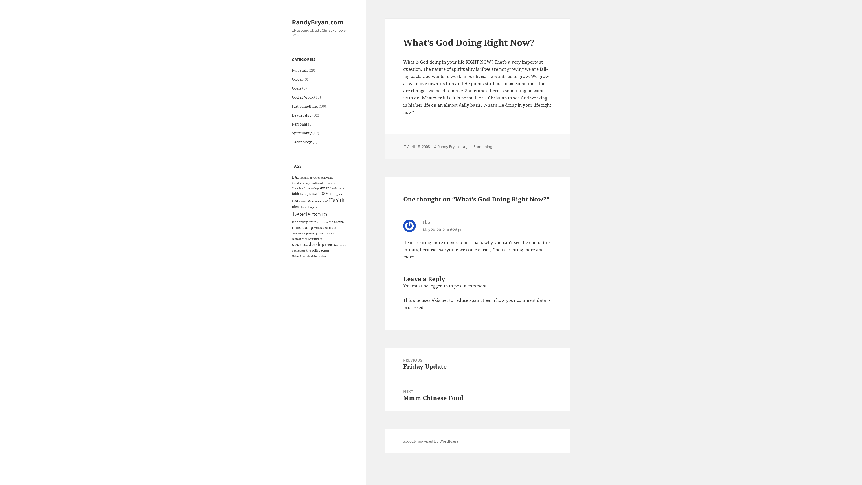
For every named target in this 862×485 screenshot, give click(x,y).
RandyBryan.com (317, 22)
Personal (299, 124)
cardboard (317, 183)
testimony (340, 245)
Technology (302, 142)
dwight (325, 188)
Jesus (304, 207)
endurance (338, 188)
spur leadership (308, 244)
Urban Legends (301, 256)
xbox (323, 256)
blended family (301, 183)
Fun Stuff (300, 70)
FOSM (323, 193)
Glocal (297, 79)
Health (337, 200)
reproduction (300, 238)
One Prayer (298, 233)
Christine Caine (301, 188)
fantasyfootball (308, 194)
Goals (296, 88)
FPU (333, 194)
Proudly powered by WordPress (430, 441)
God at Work (302, 97)
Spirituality (302, 133)
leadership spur (304, 222)
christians (329, 183)
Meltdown (336, 222)
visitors (315, 256)
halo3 (325, 201)
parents (310, 233)
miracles (319, 227)
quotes (329, 233)
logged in (438, 286)
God (295, 201)
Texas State (298, 250)
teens (329, 244)
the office (313, 250)
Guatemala (314, 201)
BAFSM (304, 177)
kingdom (313, 207)
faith (295, 194)
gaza (339, 194)
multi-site (330, 227)
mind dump (302, 227)
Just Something (305, 106)
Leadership (302, 115)
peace (319, 233)
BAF (295, 177)
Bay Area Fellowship (321, 177)
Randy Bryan (448, 146)
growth (303, 201)
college (315, 188)
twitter (325, 250)
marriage (322, 222)
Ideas (296, 207)
